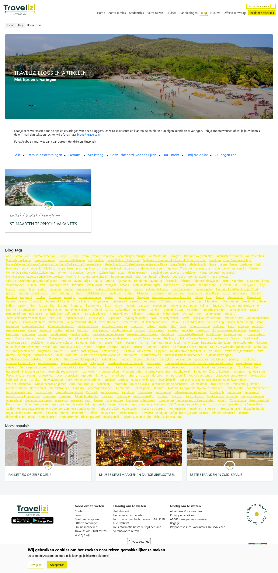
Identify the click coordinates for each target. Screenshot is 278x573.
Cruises (171, 13)
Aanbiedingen (188, 13)
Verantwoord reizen (126, 531)
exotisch (15, 215)
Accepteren (57, 565)
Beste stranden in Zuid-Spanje (216, 474)
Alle (18, 154)
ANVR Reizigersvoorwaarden (189, 519)
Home (101, 13)
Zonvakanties (117, 13)
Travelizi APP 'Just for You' (92, 531)
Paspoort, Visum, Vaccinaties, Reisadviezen (197, 527)
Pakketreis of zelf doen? (29, 474)
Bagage (175, 523)
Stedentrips (136, 13)
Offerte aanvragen (87, 523)
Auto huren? (121, 511)
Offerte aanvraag (235, 13)
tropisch (31, 215)
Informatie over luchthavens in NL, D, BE (139, 519)
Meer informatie (120, 555)
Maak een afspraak (261, 13)
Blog (204, 13)
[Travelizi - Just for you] (19, 9)
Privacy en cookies (182, 515)
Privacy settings (139, 541)
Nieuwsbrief (121, 523)
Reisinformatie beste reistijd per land (137, 527)
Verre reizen (155, 13)
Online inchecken (86, 527)
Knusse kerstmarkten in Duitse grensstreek (137, 474)
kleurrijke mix (51, 215)
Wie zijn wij (82, 535)
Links (78, 515)
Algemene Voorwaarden (186, 511)
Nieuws (215, 13)
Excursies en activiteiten (128, 515)
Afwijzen (36, 565)
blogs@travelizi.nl (88, 134)
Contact (80, 511)
